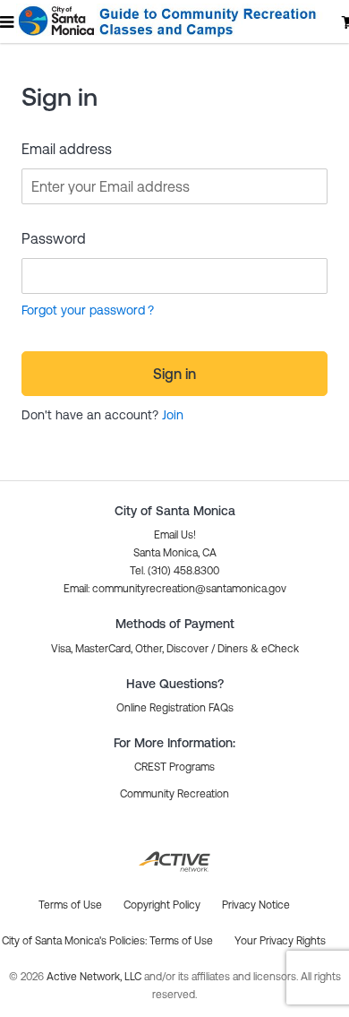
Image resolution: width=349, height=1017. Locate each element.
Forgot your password (83, 310)
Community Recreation (174, 794)
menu (8, 21)
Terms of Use (181, 941)
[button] (175, 588)
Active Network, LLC (95, 976)
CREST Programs (174, 767)
